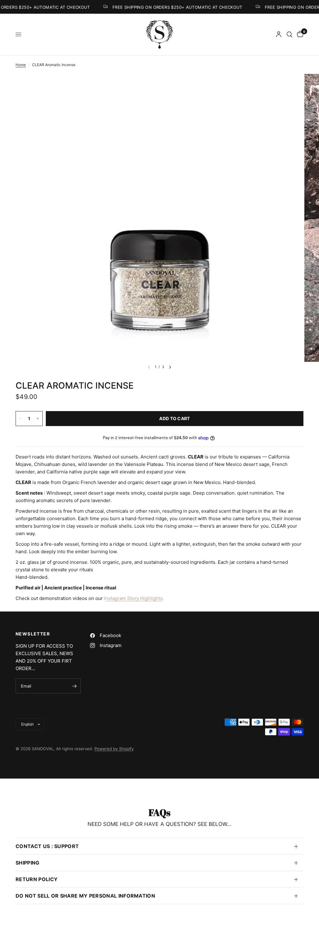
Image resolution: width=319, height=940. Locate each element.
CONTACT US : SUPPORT (47, 846)
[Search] (289, 34)
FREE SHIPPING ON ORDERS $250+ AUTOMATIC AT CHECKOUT (174, 7)
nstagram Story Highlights (134, 598)
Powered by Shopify (114, 748)
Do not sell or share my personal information (85, 896)
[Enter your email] (74, 686)
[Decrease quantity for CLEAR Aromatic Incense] (20, 418)
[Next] (170, 367)
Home (21, 64)
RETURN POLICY (37, 879)
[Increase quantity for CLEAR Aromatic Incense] (37, 418)
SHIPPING (28, 863)
